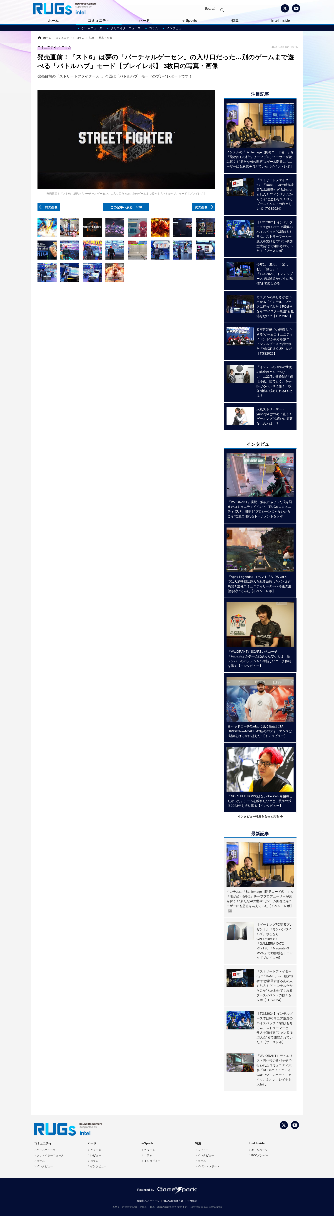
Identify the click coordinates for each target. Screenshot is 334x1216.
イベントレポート (208, 1166)
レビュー (95, 1155)
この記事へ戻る (126, 207)
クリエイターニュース (125, 28)
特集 (235, 20)
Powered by (145, 1190)
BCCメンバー (259, 1155)
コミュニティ (99, 20)
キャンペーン (259, 1150)
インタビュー (175, 28)
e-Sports (189, 20)
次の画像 (201, 207)
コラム (153, 28)
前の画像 (51, 207)
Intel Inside (280, 20)
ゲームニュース (92, 28)
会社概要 (192, 1200)
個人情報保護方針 (173, 1200)
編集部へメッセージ (148, 1200)
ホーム (53, 20)
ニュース (95, 1150)
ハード (144, 20)
